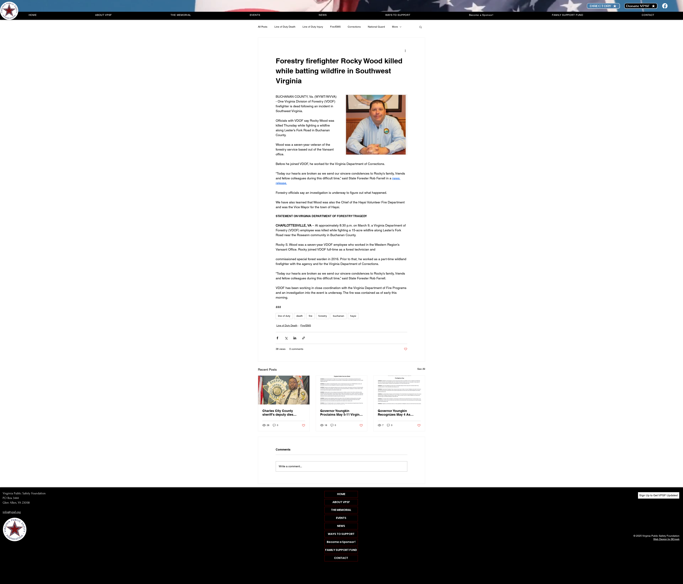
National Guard (376, 26)
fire (310, 315)
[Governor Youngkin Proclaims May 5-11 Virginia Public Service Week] (341, 390)
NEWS (341, 526)
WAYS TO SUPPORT (341, 534)
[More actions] (405, 50)
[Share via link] (303, 338)
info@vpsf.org (12, 512)
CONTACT (341, 558)
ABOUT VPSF (341, 502)
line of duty (284, 315)
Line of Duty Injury (313, 26)
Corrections (354, 26)
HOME (341, 494)
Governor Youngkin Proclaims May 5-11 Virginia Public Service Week (341, 412)
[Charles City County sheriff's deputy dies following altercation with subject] (283, 390)
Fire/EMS (335, 26)
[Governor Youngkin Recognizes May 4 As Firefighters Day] (399, 390)
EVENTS (341, 518)
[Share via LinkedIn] (295, 338)
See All (421, 368)
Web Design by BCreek (666, 539)
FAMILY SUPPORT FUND (341, 550)
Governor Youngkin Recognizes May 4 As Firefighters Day (394, 412)
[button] (420, 26)
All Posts (262, 26)
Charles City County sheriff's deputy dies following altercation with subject (281, 412)
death (299, 315)
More (395, 26)
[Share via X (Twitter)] (286, 338)
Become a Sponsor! (341, 542)
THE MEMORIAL (341, 510)
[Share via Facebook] (277, 338)
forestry (322, 315)
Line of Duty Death (284, 26)
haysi (353, 315)
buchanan (338, 315)
